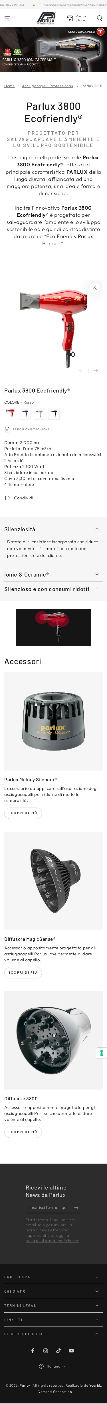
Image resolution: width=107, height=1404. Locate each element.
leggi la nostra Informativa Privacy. (52, 1238)
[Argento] (39, 414)
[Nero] (54, 414)
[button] (99, 18)
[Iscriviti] (77, 1207)
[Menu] (7, 18)
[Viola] (25, 414)
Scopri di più (23, 813)
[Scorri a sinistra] (81, 371)
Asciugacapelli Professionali (47, 85)
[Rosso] (10, 414)
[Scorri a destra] (95, 371)
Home (9, 85)
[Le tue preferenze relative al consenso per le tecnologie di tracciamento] (101, 1053)
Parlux (25, 1385)
